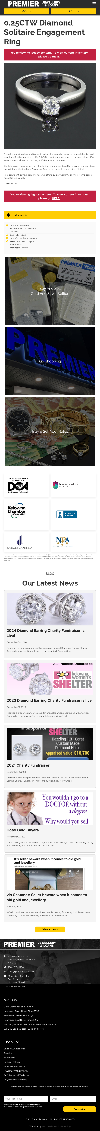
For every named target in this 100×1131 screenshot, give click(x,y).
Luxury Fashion (12, 1062)
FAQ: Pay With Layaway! (16, 1071)
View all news (50, 929)
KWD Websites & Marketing (56, 1126)
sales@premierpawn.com (23, 238)
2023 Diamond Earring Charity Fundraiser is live (49, 700)
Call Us (27, 11)
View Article (64, 651)
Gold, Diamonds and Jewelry (18, 1006)
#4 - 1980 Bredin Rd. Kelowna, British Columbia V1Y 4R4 (23, 228)
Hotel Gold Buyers (23, 830)
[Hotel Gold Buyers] (50, 808)
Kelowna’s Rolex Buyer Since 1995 (21, 1011)
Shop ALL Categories (14, 1049)
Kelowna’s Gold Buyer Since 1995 (21, 1020)
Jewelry (8, 1053)
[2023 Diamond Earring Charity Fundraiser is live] (50, 679)
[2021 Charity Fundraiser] (50, 744)
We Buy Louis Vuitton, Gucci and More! (24, 1029)
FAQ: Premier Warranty (15, 1079)
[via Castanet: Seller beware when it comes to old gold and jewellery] (50, 873)
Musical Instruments (14, 1066)
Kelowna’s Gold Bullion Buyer (19, 1015)
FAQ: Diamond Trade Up (16, 1075)
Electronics (9, 1057)
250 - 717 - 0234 (18, 235)
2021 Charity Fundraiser (28, 765)
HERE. (56, 56)
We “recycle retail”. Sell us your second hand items (30, 1024)
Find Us (74, 11)
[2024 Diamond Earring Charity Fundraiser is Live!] (50, 609)
